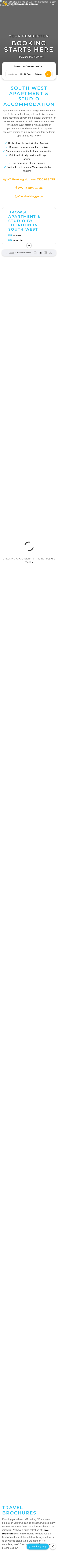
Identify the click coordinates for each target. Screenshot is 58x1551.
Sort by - (12, 253)
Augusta (18, 240)
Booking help (39, 1546)
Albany (17, 235)
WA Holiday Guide (30, 188)
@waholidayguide (30, 196)
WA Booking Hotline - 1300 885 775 (30, 179)
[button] (29, 66)
